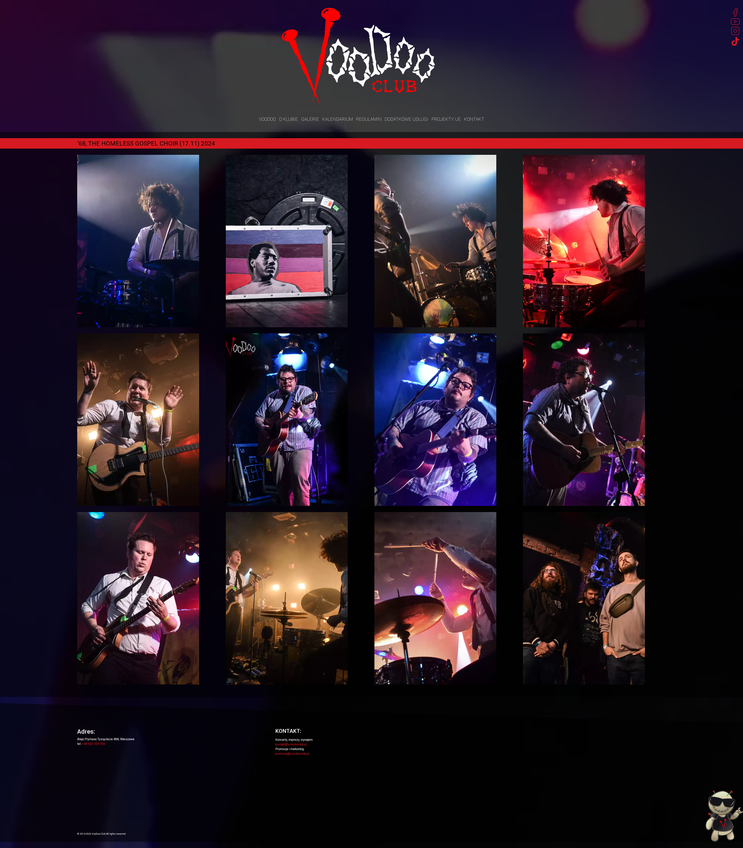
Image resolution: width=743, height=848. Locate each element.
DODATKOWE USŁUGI (406, 119)
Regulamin (369, 119)
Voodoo (267, 119)
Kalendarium (337, 119)
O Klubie (288, 119)
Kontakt (474, 119)
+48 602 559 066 (93, 744)
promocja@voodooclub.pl (292, 753)
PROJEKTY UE (446, 119)
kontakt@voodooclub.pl (291, 744)
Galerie (310, 119)
